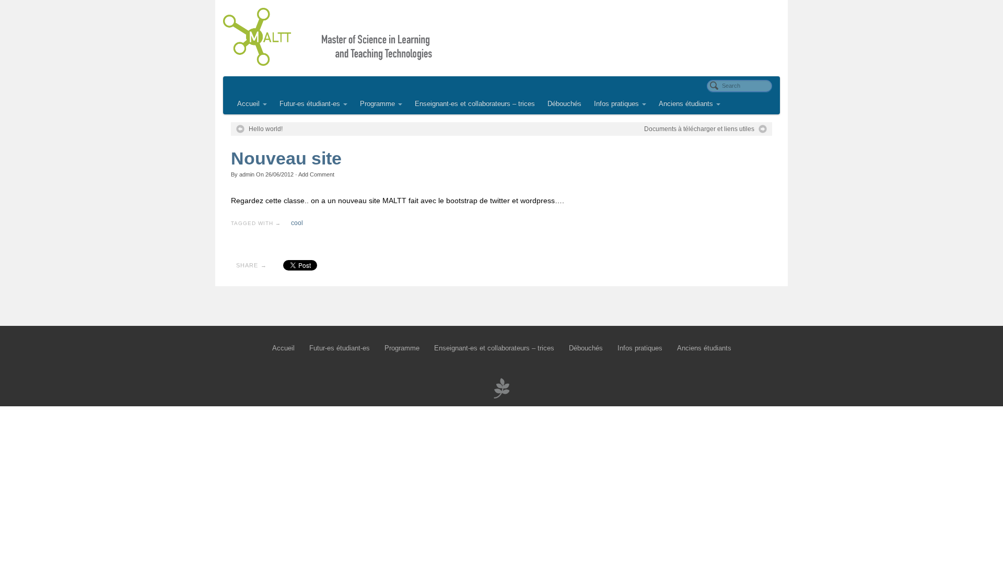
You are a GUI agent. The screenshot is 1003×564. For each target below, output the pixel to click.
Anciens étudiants (686, 104)
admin (246, 174)
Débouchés (564, 104)
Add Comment (316, 174)
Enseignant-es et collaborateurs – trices (475, 104)
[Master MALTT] (501, 37)
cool (297, 223)
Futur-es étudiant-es (309, 104)
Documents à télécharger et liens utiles (699, 129)
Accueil (248, 104)
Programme (377, 104)
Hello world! (266, 129)
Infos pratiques (616, 104)
